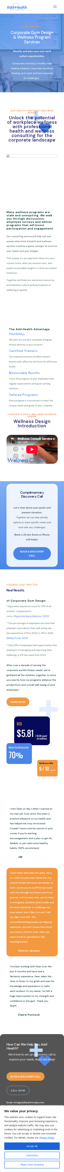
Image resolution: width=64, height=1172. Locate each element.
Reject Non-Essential (32, 1164)
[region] (32, 1138)
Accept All (32, 1146)
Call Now (18, 1090)
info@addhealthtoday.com (29, 1102)
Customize (32, 1155)
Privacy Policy (46, 1137)
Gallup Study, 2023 (17, 638)
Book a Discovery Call (32, 553)
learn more (18, 701)
